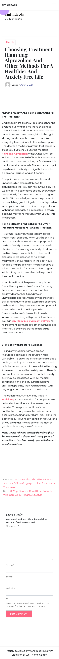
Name (10, 565)
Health (10, 42)
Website (10, 588)
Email (9, 576)
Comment (12, 526)
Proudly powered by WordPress (23, 650)
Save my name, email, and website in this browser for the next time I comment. (27, 605)
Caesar (15, 85)
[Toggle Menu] (54, 5)
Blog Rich (17, 654)
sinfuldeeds (9, 5)
